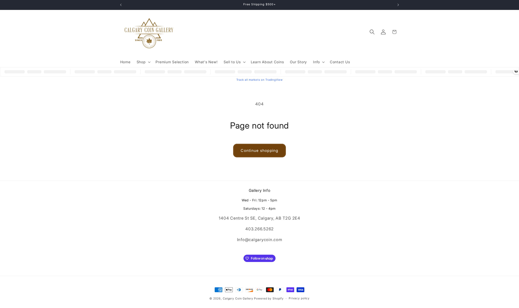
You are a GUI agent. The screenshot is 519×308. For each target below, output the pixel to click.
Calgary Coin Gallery (238, 298)
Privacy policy (299, 298)
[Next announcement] (398, 5)
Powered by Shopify (269, 298)
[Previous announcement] (120, 5)
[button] (143, 62)
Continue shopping (259, 150)
